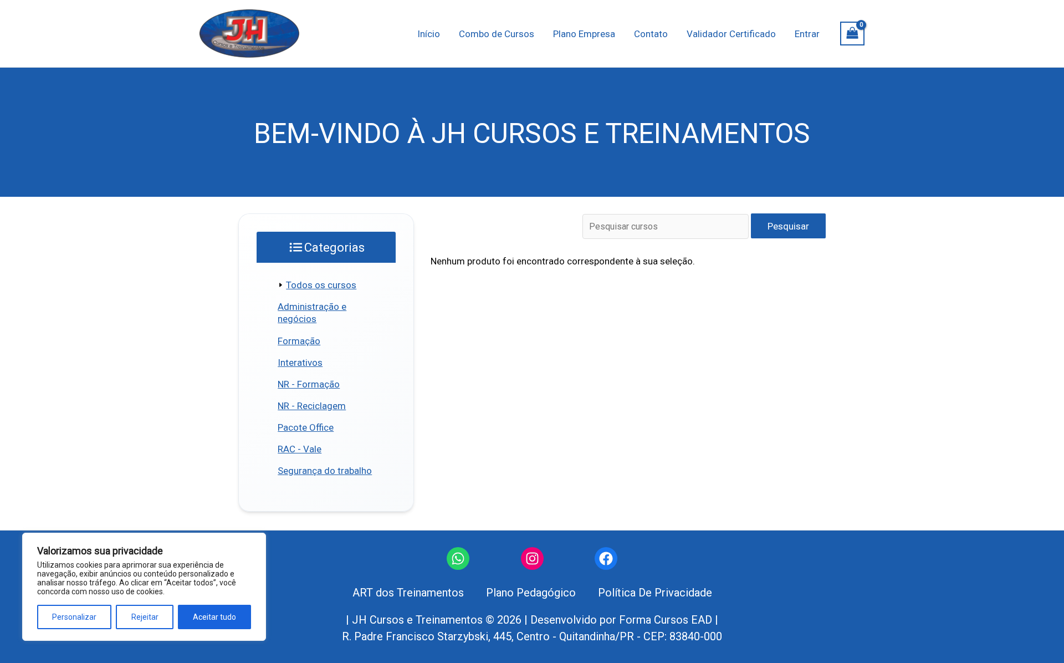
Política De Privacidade (655, 592)
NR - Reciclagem (312, 405)
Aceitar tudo (214, 617)
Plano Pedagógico (531, 592)
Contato (651, 33)
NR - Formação (309, 384)
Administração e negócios (312, 312)
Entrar (807, 33)
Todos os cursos (321, 284)
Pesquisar (788, 226)
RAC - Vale (299, 449)
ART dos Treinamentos (408, 592)
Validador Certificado (731, 33)
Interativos (300, 362)
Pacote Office (306, 427)
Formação (299, 340)
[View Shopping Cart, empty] (852, 33)
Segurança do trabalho (325, 470)
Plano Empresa (584, 33)
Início (428, 33)
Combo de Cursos (496, 33)
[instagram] (532, 558)
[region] (144, 587)
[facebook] (606, 558)
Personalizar (74, 617)
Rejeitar (144, 617)
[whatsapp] (458, 558)
